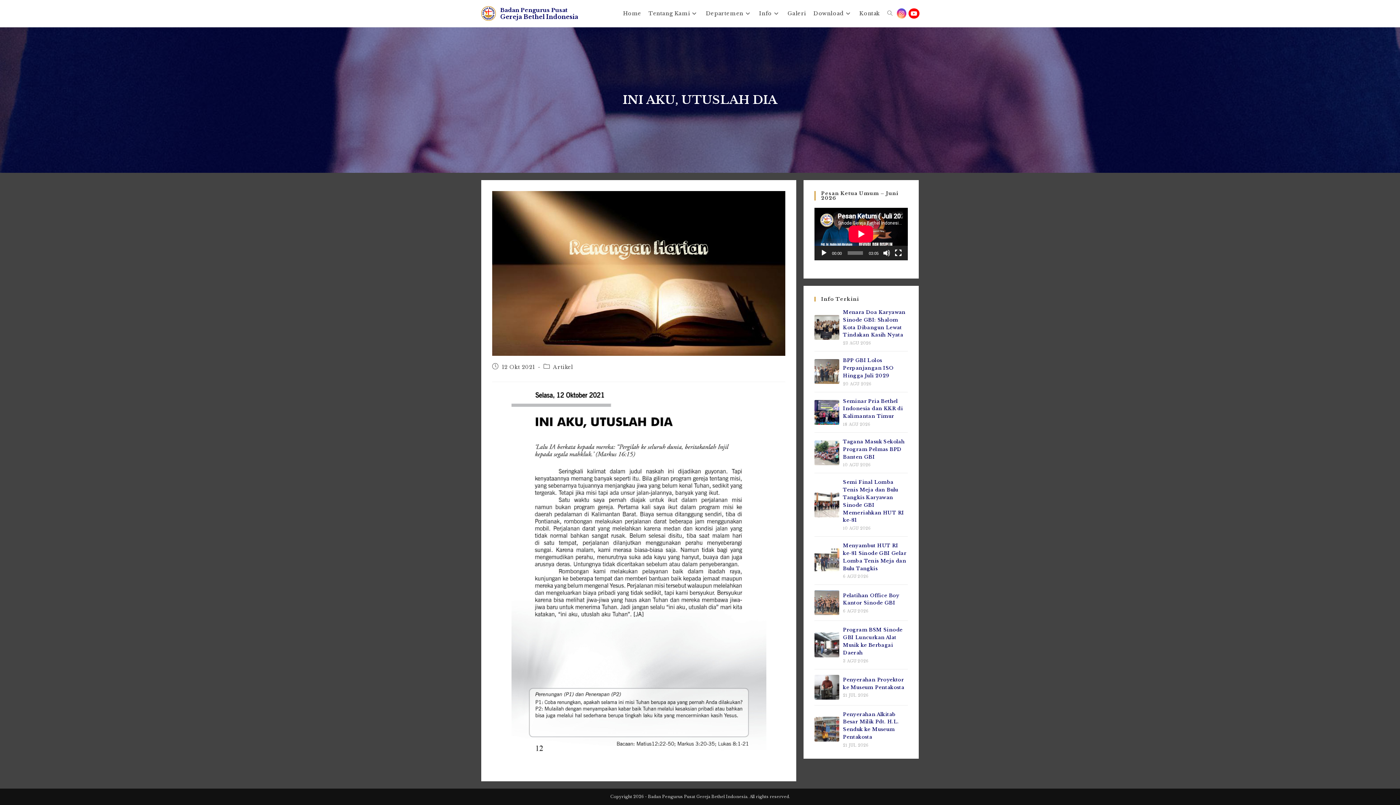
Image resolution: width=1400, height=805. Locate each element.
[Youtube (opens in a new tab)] (914, 13)
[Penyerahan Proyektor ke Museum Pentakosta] (826, 687)
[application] (861, 234)
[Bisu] (886, 253)
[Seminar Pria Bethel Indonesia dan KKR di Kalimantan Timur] (826, 412)
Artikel (563, 367)
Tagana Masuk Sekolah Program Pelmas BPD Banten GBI (874, 449)
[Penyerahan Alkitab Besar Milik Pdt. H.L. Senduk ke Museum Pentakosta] (826, 729)
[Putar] (824, 253)
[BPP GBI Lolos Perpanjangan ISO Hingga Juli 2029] (826, 371)
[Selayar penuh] (898, 253)
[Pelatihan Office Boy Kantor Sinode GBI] (826, 602)
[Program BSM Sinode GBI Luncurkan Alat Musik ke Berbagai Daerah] (826, 645)
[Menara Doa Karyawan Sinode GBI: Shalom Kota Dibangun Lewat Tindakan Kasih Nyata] (826, 327)
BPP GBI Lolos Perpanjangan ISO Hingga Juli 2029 (868, 368)
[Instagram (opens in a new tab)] (901, 13)
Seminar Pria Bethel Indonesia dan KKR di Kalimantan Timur (873, 409)
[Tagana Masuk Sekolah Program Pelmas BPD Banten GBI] (826, 452)
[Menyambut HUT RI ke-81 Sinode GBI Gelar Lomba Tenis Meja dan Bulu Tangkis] (826, 560)
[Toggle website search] (890, 13)
